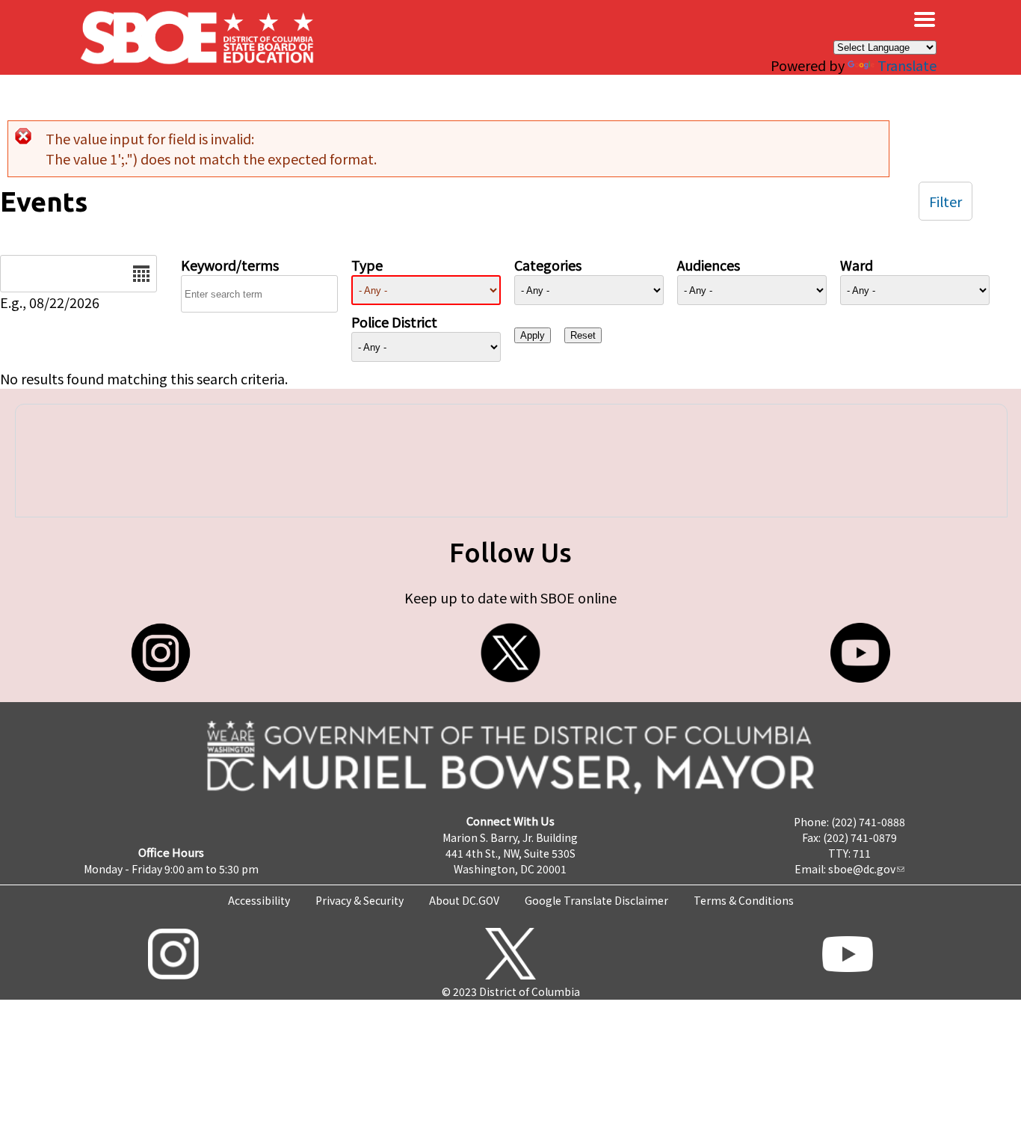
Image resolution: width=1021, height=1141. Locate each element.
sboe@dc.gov (861, 868)
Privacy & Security (359, 900)
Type (367, 264)
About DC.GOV (464, 900)
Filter (945, 201)
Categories (548, 264)
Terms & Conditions (744, 900)
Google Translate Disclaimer (596, 900)
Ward (856, 264)
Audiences (708, 264)
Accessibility (259, 900)
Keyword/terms (230, 264)
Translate (907, 65)
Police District (394, 321)
